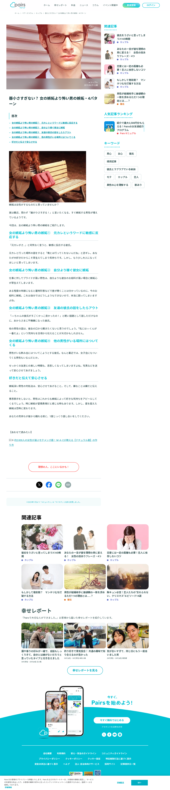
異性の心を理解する (117, 185)
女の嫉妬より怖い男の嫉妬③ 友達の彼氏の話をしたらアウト (41, 132)
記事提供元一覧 (128, 764)
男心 (109, 153)
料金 (73, 5)
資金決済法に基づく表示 (46, 764)
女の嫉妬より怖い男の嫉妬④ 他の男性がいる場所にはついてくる (43, 137)
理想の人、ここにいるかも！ (53, 467)
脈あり (138, 185)
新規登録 (131, 5)
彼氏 (131, 153)
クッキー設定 (94, 759)
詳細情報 (8, 787)
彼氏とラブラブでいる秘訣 (121, 169)
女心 (120, 153)
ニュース (84, 5)
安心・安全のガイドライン (83, 753)
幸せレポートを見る (85, 670)
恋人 (136, 177)
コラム (95, 5)
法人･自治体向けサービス (87, 764)
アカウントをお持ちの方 (112, 727)
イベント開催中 (110, 5)
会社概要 (47, 753)
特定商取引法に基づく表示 (118, 759)
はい (139, 783)
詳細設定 (120, 783)
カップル (39, 13)
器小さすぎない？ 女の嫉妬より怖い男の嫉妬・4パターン (65, 13)
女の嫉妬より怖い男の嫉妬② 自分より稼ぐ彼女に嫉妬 (38, 127)
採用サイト (110, 764)
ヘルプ (66, 764)
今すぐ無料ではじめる (112, 720)
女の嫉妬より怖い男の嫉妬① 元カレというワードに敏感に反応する (45, 123)
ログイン (151, 5)
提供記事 (111, 161)
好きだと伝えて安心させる (24, 142)
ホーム (47, 5)
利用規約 (61, 753)
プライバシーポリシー (49, 759)
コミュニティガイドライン (114, 753)
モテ (109, 177)
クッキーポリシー (73, 759)
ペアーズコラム (27, 13)
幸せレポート (60, 5)
